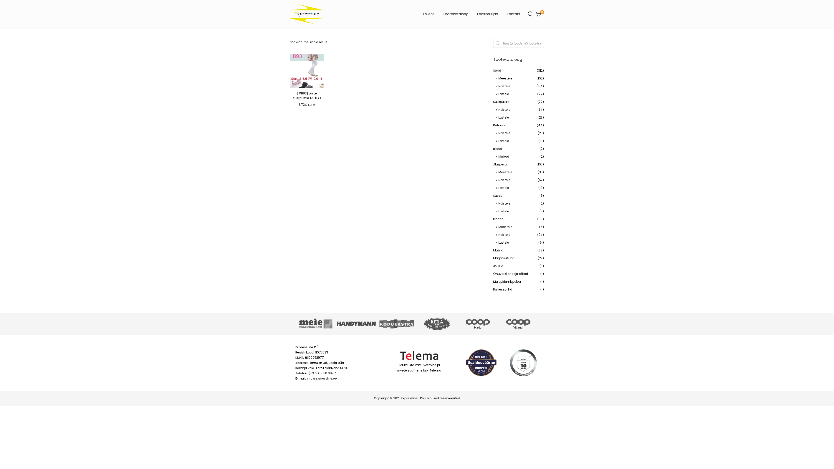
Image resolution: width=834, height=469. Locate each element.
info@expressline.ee (322, 378)
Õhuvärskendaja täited (510, 274)
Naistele (504, 86)
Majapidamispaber (507, 281)
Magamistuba (503, 258)
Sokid (497, 70)
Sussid (498, 195)
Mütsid (498, 250)
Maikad (503, 156)
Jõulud (498, 266)
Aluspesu (500, 164)
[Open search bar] (530, 14)
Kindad (498, 219)
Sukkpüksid (501, 102)
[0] (538, 14)
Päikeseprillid (502, 289)
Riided (497, 149)
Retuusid (499, 125)
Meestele (505, 78)
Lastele (503, 94)
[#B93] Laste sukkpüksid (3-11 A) (307, 95)
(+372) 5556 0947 (322, 373)
